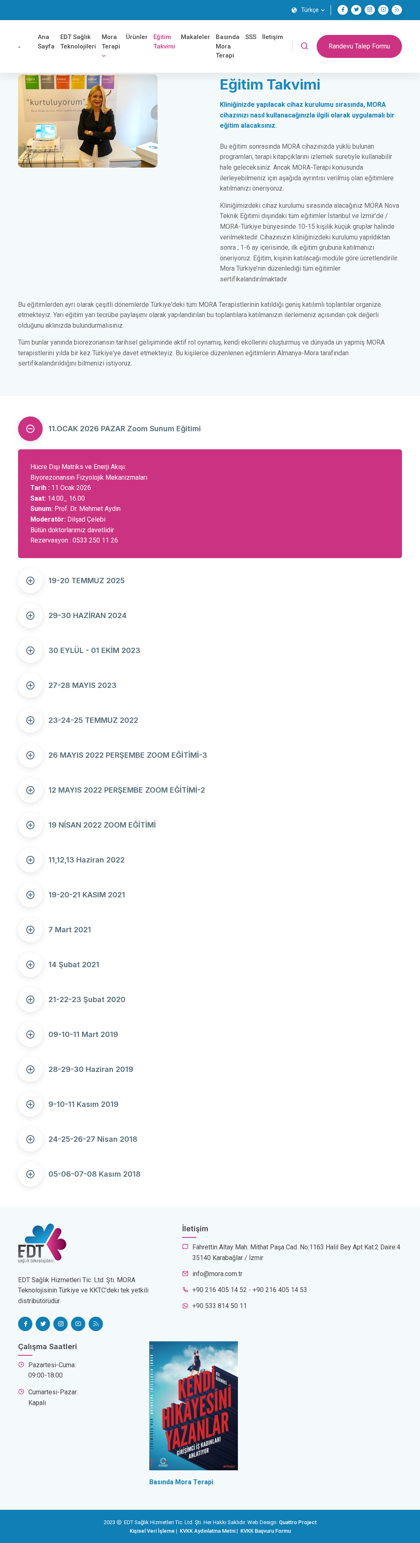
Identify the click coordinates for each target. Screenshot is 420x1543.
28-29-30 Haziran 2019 (90, 1069)
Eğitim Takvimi (164, 41)
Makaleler (195, 37)
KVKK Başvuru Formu (265, 1531)
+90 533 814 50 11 (219, 1306)
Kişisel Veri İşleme (152, 1531)
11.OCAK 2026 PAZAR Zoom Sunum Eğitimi (124, 428)
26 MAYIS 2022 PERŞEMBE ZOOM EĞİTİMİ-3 (127, 755)
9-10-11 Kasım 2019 (83, 1104)
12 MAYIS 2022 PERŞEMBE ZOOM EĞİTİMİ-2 (126, 790)
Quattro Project (298, 1522)
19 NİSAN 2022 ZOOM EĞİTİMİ (102, 825)
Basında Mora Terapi (228, 46)
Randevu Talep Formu (359, 46)
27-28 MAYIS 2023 (82, 685)
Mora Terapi (111, 41)
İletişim (272, 37)
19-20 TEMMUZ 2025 (86, 580)
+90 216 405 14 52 (219, 1290)
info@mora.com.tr (217, 1274)
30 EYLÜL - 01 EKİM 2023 (94, 650)
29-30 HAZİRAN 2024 (87, 615)
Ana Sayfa (46, 41)
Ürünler (137, 37)
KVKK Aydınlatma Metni (207, 1531)
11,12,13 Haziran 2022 (86, 859)
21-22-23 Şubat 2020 (87, 999)
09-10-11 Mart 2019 (83, 1034)
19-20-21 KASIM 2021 (86, 894)
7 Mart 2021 (69, 929)
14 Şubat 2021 (73, 964)
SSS (250, 37)
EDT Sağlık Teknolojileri (78, 41)
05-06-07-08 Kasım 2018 (94, 1174)
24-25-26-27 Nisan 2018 (92, 1139)
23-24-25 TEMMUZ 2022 (93, 720)
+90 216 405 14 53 (280, 1290)
